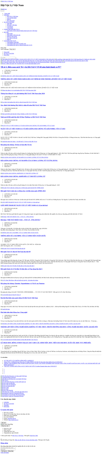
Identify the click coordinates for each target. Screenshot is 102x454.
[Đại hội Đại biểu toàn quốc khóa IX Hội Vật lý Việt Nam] (11, 294)
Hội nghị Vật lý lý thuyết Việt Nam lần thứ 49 (16, 251)
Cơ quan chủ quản (7, 409)
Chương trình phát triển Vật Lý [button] (12, 29)
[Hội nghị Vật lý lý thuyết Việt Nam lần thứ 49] (13, 248)
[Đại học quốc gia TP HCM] (8, 384)
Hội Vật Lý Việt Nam (12, 16)
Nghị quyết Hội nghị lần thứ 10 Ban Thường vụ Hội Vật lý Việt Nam (23, 117)
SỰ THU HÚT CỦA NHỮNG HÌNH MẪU (19, 360)
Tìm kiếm (6, 405)
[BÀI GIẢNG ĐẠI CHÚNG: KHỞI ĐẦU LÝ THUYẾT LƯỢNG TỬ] (19, 173)
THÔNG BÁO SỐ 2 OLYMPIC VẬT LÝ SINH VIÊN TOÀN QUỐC (23, 236)
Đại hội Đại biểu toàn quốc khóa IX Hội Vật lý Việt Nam (19, 298)
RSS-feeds (6, 406)
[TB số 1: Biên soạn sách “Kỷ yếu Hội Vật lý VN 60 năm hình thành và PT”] (20, 63)
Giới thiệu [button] (6, 15)
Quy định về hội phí (12, 38)
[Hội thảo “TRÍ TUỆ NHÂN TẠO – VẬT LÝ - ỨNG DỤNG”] (17, 216)
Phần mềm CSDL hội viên (13, 35)
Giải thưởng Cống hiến (13, 42)
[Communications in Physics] (8, 377)
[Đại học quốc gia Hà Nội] (8, 383)
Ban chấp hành (11, 20)
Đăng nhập (10, 33)
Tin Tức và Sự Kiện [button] (9, 22)
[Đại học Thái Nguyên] (7, 390)
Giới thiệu (6, 402)
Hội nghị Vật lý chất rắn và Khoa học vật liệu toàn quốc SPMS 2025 (23, 191)
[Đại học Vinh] (5, 387)
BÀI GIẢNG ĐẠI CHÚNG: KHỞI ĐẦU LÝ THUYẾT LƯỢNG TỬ (23, 176)
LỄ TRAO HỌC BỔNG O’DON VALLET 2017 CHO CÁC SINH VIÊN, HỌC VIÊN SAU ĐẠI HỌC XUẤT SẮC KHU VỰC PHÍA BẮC (46, 343)
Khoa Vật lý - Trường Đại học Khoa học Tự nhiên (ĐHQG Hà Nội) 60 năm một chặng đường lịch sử (33, 362)
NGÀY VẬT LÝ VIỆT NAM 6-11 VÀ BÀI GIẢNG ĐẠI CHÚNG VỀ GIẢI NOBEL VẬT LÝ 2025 (33, 129)
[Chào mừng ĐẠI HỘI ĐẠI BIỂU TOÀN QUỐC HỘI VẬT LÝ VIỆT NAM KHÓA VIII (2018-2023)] (28, 59)
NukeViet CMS (34, 435)
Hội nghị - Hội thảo (12, 25)
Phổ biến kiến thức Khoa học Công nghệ (14, 312)
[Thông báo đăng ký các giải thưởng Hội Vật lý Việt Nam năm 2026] (18, 90)
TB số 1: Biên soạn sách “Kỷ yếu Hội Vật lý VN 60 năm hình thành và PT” (31, 67)
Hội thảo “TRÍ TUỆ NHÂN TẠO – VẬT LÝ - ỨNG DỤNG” (20, 220)
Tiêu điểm (9, 23)
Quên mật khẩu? (5, 452)
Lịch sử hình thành (11, 17)
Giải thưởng (10, 28)
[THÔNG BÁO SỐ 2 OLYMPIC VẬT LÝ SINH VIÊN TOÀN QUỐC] (19, 232)
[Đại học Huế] (4, 389)
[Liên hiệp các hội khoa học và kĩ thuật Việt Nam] (13, 379)
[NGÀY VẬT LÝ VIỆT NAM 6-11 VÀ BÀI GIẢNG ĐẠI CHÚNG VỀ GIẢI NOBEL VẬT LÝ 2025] (28, 125)
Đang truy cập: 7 (5, 425)
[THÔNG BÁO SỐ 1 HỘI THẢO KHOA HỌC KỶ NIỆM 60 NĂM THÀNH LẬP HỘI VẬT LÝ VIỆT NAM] (30, 76)
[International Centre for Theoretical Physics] (12, 393)
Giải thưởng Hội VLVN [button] (10, 40)
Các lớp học (10, 26)
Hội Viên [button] (6, 32)
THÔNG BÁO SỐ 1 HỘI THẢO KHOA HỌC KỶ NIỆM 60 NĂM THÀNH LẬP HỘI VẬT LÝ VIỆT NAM (36, 79)
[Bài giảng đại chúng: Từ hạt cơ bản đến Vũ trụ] (19, 141)
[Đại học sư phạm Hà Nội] (8, 386)
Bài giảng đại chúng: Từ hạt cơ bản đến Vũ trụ (16, 144)
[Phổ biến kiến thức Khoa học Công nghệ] (5, 309)
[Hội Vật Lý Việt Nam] (7, 1)
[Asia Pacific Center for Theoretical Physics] (12, 396)
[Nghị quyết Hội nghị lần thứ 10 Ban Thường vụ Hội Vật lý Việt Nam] (19, 114)
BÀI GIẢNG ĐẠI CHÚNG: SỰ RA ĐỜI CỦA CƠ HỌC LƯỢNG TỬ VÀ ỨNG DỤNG (29, 160)
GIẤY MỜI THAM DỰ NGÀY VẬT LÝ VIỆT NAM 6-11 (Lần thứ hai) (24, 205)
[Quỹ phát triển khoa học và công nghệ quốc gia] (13, 381)
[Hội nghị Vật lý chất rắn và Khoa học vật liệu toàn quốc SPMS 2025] (22, 187)
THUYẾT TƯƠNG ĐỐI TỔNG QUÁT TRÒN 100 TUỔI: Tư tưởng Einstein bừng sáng (30, 366)
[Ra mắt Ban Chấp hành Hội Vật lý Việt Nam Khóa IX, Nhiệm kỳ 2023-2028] (75, 59)
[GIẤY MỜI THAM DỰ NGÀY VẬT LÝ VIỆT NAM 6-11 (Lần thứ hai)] (20, 202)
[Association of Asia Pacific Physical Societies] (13, 394)
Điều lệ (9, 19)
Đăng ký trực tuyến (12, 36)
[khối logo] (4, 9)
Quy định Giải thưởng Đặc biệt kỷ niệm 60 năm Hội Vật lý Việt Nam (23, 105)
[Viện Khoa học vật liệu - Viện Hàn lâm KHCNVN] (14, 391)
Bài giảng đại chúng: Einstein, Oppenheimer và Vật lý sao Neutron (22, 283)
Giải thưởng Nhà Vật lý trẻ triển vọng (16, 43)
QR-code (3, 422)
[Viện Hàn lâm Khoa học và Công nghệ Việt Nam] (14, 376)
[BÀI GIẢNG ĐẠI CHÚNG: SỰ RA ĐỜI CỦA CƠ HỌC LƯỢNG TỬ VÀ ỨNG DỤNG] (24, 157)
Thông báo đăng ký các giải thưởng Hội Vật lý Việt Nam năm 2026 (23, 93)
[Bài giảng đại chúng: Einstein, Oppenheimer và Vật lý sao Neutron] (19, 280)
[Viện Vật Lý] (4, 380)
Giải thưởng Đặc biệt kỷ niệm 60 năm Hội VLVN (19, 45)
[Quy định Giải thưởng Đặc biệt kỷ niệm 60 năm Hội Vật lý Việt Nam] (19, 102)
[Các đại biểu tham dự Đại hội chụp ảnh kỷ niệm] (75, 60)
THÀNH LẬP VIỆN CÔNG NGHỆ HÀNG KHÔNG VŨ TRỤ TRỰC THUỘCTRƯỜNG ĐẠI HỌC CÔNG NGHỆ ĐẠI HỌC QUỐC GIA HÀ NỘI (49, 327)
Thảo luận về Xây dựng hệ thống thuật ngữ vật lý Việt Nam (22, 30)
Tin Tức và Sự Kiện (9, 403)
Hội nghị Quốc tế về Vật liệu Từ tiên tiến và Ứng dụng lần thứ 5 (21, 269)
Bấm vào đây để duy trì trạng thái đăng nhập (26, 440)
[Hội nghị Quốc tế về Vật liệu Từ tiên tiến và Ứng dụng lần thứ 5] (17, 266)
